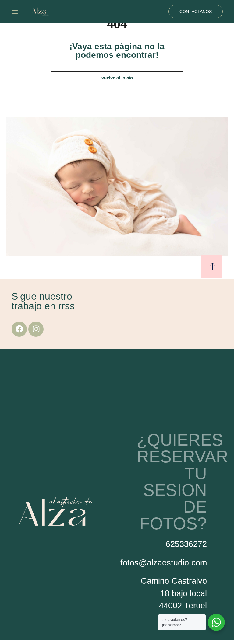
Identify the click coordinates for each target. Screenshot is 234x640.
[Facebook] (19, 329)
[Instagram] (36, 329)
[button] (14, 12)
